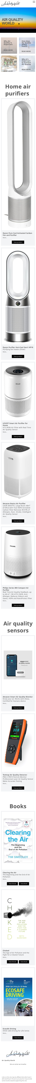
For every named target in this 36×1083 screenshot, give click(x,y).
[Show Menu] (34, 2)
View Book (24, 884)
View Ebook (12, 884)
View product (18, 242)
